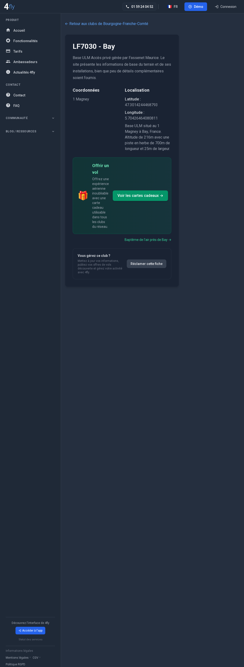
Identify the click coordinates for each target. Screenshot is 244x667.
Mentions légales (17, 657)
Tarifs (17, 51)
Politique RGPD (15, 664)
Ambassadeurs (25, 62)
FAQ (16, 106)
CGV (35, 657)
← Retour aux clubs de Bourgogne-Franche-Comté (106, 23)
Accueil (19, 30)
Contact (19, 95)
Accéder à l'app (32, 630)
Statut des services (30, 639)
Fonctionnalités (25, 41)
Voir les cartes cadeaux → (140, 195)
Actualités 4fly (24, 72)
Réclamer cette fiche (147, 264)
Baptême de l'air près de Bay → (148, 240)
